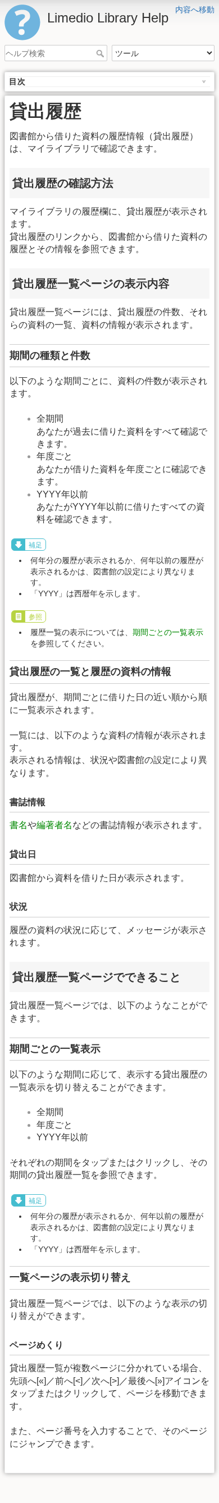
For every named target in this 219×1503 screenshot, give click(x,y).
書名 (19, 825)
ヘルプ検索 (101, 53)
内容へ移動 (195, 9)
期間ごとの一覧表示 (168, 632)
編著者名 (54, 825)
